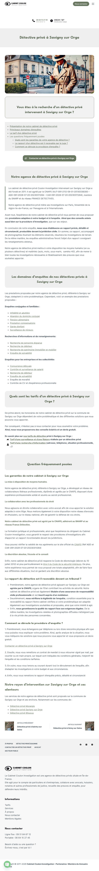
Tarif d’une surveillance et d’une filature (30, 439)
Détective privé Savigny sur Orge (26, 709)
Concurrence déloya (20, 366)
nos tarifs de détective (34, 436)
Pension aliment (17, 319)
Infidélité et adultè (19, 313)
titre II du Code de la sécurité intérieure (62, 564)
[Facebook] (80, 745)
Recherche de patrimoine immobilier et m (30, 349)
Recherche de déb (19, 346)
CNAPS (77, 544)
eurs (31, 330)
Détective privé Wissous (22, 713)
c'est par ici (24, 847)
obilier (53, 349)
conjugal (35, 316)
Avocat (37, 747)
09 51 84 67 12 (40, 22)
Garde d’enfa (16, 326)
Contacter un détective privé (18, 747)
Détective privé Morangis (22, 706)
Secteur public (11, 751)
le (30, 366)
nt (23, 326)
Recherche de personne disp (24, 343)
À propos (9, 744)
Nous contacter (81, 4)
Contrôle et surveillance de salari (26, 369)
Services (9, 808)
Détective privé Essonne (26, 744)
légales (17, 818)
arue (40, 343)
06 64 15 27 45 (42, 20)
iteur (30, 346)
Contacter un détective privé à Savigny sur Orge (28, 646)
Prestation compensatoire (22, 323)
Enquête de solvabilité (21, 353)
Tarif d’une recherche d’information (28, 443)
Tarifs (7, 805)
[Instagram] (92, 745)
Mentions (9, 818)
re (29, 313)
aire (27, 319)
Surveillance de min (19, 330)
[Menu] (93, 4)
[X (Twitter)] (86, 745)
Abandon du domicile (20, 316)
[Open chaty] (7, 864)
